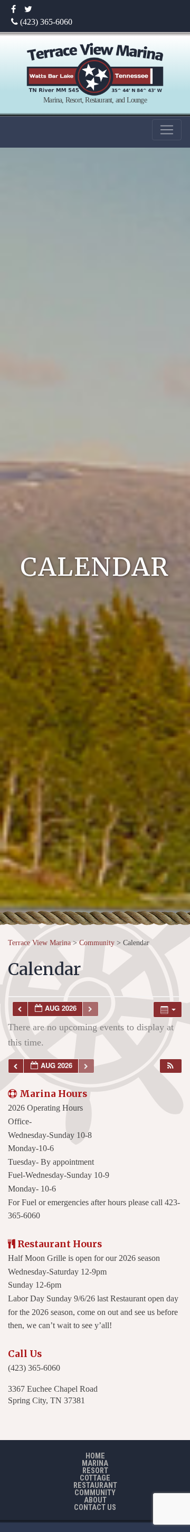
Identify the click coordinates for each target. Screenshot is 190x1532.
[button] (170, 1066)
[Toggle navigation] (167, 129)
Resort (95, 1470)
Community (95, 1492)
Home (95, 1456)
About (95, 1500)
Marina (95, 1463)
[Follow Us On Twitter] (28, 9)
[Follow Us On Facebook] (13, 9)
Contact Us (95, 1507)
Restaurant (95, 1485)
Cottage (95, 1478)
